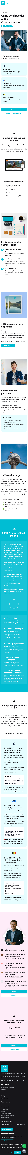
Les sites (14, 991)
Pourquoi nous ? (5, 1107)
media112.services (7, 1141)
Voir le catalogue (8, 345)
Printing (3, 1096)
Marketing (3, 1089)
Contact (3, 1111)
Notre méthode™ (5, 1109)
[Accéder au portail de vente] (24, 1151)
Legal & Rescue (4, 1098)
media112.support (6, 1129)
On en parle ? (14, 995)
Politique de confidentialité (7, 1115)
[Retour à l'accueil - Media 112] (5, 3)
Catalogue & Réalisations (14, 109)
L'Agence (3, 1105)
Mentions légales (5, 1117)
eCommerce (4, 1093)
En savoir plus (4, 1149)
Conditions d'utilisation (6, 1113)
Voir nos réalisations (14, 1049)
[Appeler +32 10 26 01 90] (24, 1146)
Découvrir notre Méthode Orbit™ (14, 113)
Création (3, 1091)
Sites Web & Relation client (7, 1087)
